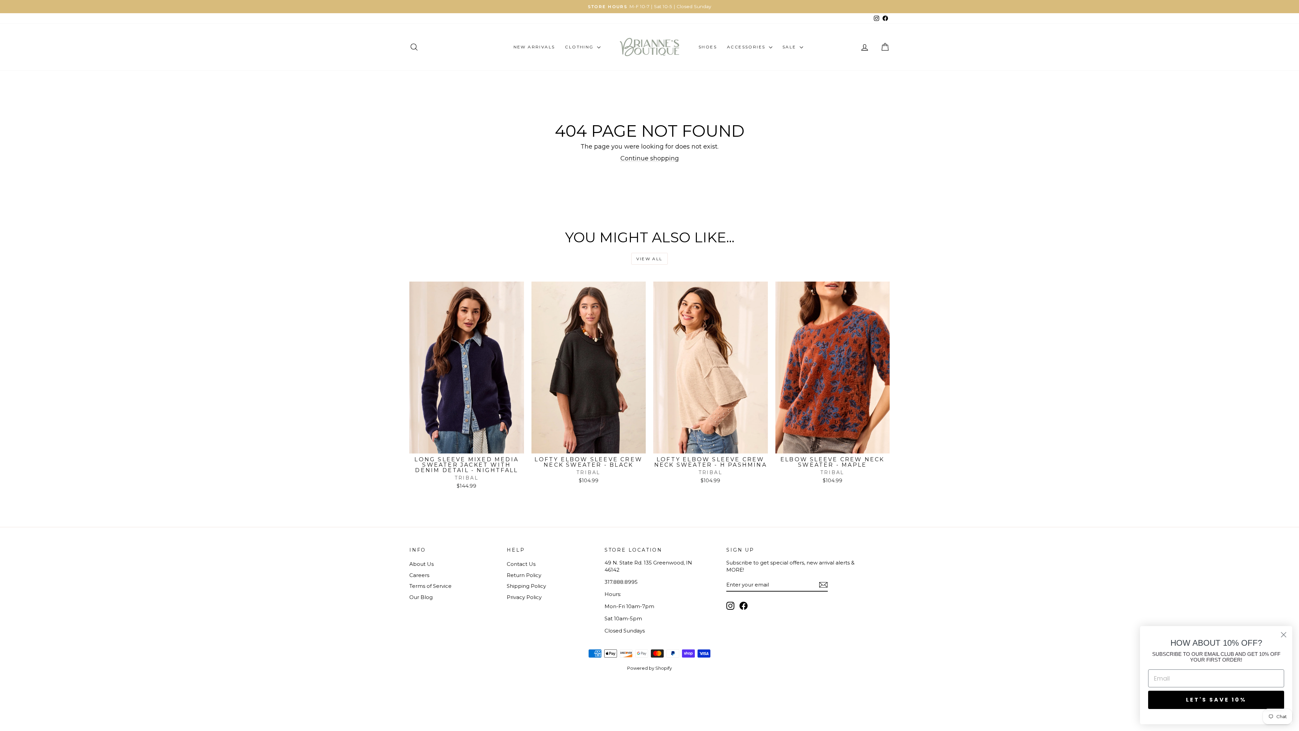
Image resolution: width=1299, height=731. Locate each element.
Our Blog (421, 597)
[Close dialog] (1284, 635)
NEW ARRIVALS (534, 46)
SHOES (708, 46)
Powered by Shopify (649, 668)
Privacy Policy (524, 597)
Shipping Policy (526, 586)
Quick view (466, 446)
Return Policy (524, 575)
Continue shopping (649, 158)
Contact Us (521, 564)
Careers (419, 575)
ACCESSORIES (747, 46)
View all (649, 258)
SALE (790, 46)
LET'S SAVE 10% (1216, 700)
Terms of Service (430, 586)
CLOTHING (580, 46)
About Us (421, 564)
